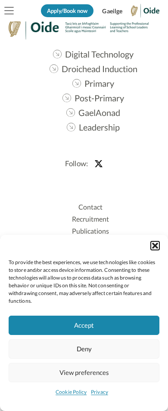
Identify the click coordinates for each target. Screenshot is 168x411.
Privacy (99, 392)
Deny (84, 349)
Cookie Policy (71, 392)
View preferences (84, 372)
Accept (84, 325)
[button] (155, 245)
